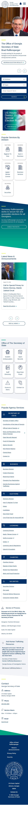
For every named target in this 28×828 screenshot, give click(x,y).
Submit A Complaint (9, 549)
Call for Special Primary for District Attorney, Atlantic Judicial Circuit (13, 288)
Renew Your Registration (10, 570)
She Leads (6, 590)
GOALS (5, 542)
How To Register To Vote (10, 502)
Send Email (4, 722)
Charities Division (8, 562)
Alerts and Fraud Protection (11, 573)
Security (9, 757)
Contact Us (6, 456)
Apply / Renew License (9, 534)
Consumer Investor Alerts (10, 598)
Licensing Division (8, 530)
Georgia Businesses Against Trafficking (11, 485)
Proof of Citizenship (9, 441)
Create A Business (8, 473)
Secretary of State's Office (10, 420)
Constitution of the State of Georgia (13, 424)
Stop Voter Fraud (8, 514)
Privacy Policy (11, 753)
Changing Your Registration (11, 480)
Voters (5, 506)
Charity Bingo (7, 452)
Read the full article (9, 306)
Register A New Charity (10, 566)
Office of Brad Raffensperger (14, 743)
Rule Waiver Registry (9, 449)
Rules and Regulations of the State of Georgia (11, 433)
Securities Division (8, 586)
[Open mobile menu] (24, 3)
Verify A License (7, 538)
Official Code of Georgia (10, 428)
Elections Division (8, 499)
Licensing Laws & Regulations (12, 545)
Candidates (6, 510)
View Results (11, 126)
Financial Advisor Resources (11, 594)
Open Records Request (10, 437)
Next (25, 71)
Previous (19, 71)
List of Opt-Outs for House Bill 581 (13, 517)
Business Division (8, 469)
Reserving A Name (8, 476)
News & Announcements (14, 749)
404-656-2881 (5, 704)
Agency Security (7, 445)
